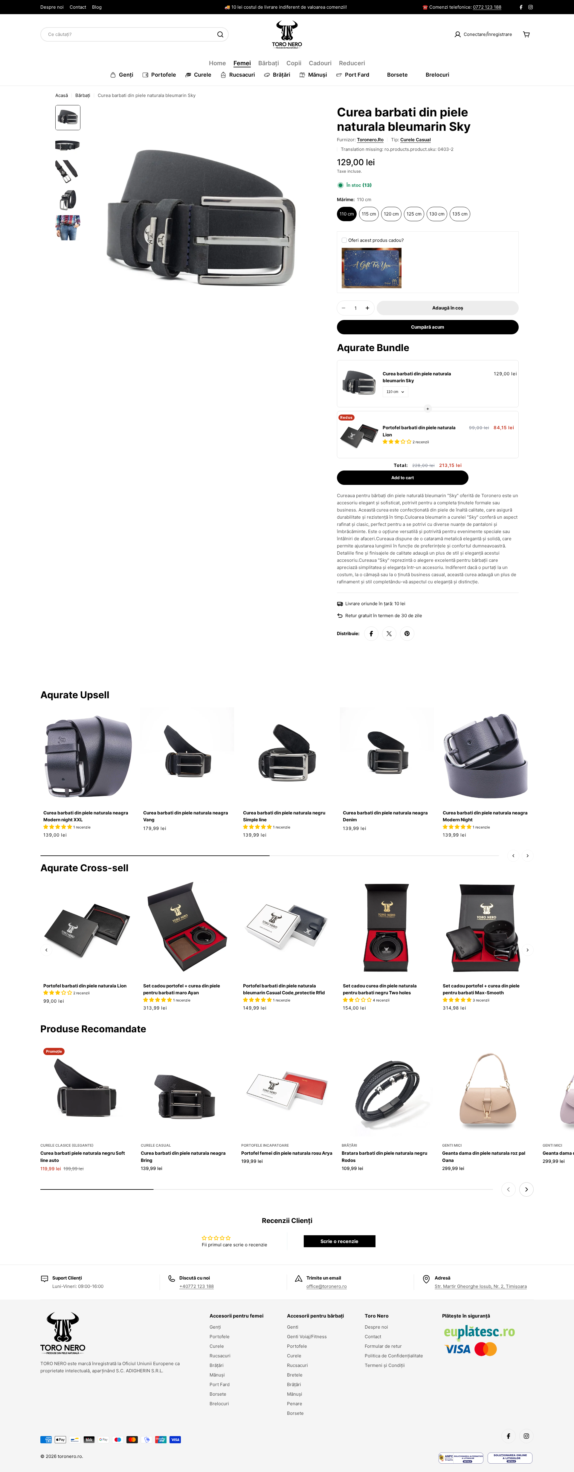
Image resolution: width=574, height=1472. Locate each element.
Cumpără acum (427, 327)
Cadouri (320, 63)
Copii (293, 63)
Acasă (61, 95)
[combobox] (134, 34)
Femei (242, 63)
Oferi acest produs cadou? (376, 240)
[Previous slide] (508, 1189)
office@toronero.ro (326, 1286)
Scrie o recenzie (339, 1241)
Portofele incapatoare (265, 1145)
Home (217, 63)
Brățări (349, 1145)
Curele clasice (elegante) (67, 1145)
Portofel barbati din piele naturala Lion (419, 431)
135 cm (460, 214)
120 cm (391, 214)
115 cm (369, 214)
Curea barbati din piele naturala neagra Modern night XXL (85, 816)
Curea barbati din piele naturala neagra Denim (385, 816)
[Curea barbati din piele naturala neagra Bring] (186, 1090)
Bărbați (268, 63)
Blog (97, 7)
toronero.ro (370, 139)
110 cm (347, 214)
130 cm (437, 214)
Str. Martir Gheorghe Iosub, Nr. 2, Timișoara (481, 1286)
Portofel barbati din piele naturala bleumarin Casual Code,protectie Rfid (284, 989)
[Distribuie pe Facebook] (371, 633)
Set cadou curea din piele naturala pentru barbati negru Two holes (380, 989)
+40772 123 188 (196, 1286)
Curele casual (415, 139)
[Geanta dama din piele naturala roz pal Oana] (488, 1090)
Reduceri (352, 63)
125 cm (414, 214)
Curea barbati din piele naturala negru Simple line (284, 816)
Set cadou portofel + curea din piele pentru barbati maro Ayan (181, 989)
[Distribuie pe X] (389, 633)
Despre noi (52, 7)
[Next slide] (526, 1189)
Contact (78, 7)
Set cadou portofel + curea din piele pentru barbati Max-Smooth (481, 989)
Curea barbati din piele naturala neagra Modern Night (485, 816)
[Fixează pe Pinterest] (407, 633)
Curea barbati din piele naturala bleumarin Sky (417, 377)
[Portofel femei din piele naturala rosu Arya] (287, 1090)
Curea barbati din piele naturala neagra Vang (185, 816)
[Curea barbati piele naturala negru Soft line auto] (86, 1090)
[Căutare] (220, 34)
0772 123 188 (487, 7)
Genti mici (452, 1145)
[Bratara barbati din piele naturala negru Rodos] (387, 1090)
